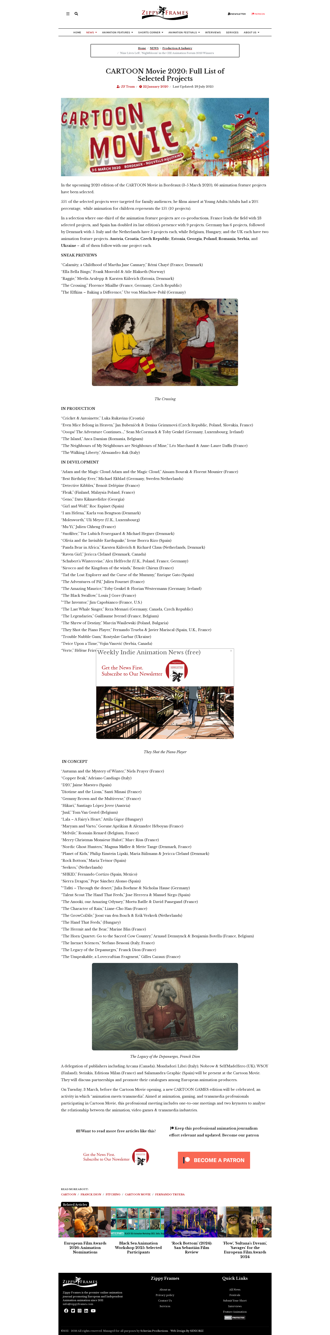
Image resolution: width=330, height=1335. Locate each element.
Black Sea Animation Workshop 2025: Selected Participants (138, 1247)
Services (165, 1306)
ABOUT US (250, 32)
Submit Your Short (235, 1300)
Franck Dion (91, 1194)
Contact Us (165, 1300)
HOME (77, 32)
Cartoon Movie (138, 1194)
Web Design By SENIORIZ (187, 1330)
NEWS (90, 32)
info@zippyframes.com (78, 1304)
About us (165, 1289)
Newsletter (238, 14)
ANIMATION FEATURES (116, 32)
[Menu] (67, 14)
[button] (76, 14)
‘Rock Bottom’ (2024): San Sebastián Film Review (191, 1247)
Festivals (234, 1295)
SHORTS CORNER (149, 32)
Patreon (259, 14)
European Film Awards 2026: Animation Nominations (85, 1247)
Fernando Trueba (170, 1194)
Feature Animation (235, 1311)
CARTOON (69, 1194)
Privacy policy (165, 1295)
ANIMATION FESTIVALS (182, 32)
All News (234, 1289)
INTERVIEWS (213, 32)
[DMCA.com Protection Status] (234, 1318)
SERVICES (232, 32)
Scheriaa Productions (154, 1330)
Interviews (235, 1306)
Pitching (113, 1194)
